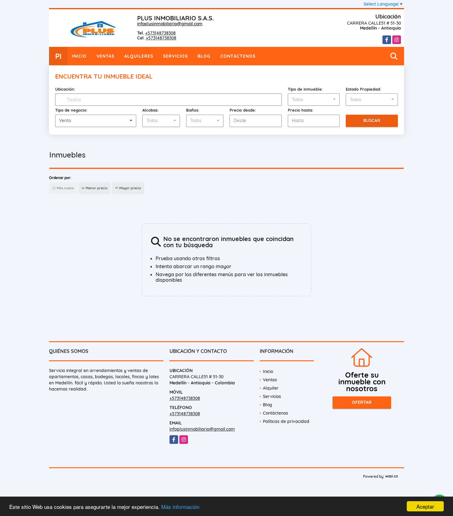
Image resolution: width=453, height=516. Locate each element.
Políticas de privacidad (286, 421)
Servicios (175, 56)
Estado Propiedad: (363, 89)
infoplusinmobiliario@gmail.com (169, 24)
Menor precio (96, 188)
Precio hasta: (300, 110)
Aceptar (425, 506)
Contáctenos (237, 56)
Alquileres (138, 56)
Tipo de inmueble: (305, 89)
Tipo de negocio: (71, 110)
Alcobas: (150, 110)
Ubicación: (65, 89)
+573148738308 (160, 33)
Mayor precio (129, 188)
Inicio (79, 56)
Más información (180, 506)
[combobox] (314, 99)
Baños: (192, 110)
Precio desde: (243, 110)
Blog (204, 56)
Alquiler (271, 388)
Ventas (105, 56)
